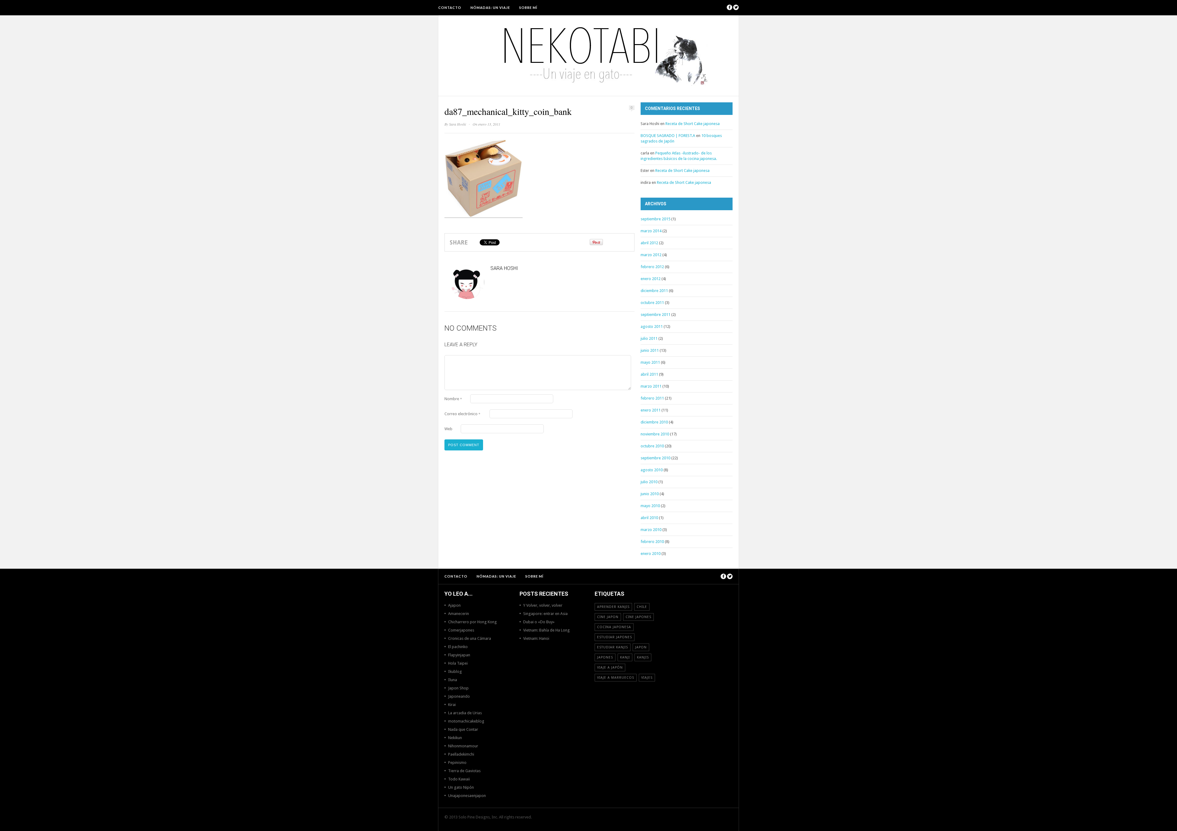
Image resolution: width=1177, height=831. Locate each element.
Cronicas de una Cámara (469, 638)
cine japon (608, 617)
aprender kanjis (613, 607)
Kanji (625, 657)
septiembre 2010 (655, 458)
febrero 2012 (652, 266)
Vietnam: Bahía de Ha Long (546, 630)
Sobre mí (528, 7)
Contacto (449, 7)
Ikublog (455, 671)
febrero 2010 (652, 541)
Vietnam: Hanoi (536, 638)
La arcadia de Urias (465, 713)
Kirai (452, 704)
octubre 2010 (652, 446)
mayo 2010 (650, 505)
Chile (642, 607)
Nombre (453, 399)
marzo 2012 (651, 254)
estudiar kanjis (612, 647)
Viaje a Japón (610, 668)
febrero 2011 (652, 398)
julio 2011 (649, 338)
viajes (647, 678)
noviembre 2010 (655, 434)
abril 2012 (649, 243)
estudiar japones (614, 637)
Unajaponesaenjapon (467, 795)
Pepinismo (457, 762)
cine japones (638, 617)
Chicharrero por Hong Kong (472, 622)
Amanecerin (458, 613)
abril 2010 (649, 517)
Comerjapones (461, 630)
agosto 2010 (652, 470)
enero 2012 (651, 278)
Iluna (452, 679)
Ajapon (454, 605)
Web (448, 429)
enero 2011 (651, 410)
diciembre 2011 (654, 290)
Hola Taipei (458, 663)
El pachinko (458, 646)
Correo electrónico (462, 414)
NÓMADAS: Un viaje (490, 7)
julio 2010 (649, 482)
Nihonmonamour (463, 746)
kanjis (643, 657)
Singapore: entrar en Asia (545, 613)
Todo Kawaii (459, 779)
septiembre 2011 (655, 314)
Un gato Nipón (461, 787)
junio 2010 (650, 493)
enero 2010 (651, 553)
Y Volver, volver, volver (542, 605)
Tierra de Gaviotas (464, 770)
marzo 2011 (651, 386)
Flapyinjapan (459, 655)
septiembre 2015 (655, 219)
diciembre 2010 (654, 422)
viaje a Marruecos (615, 678)
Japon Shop (458, 688)
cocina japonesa (614, 627)
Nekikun (455, 737)
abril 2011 (649, 374)
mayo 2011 (650, 362)
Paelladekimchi (461, 754)
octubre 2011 (652, 302)
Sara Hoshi (457, 124)
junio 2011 (650, 350)
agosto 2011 (652, 326)
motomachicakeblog (466, 721)
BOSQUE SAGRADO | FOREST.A (668, 135)
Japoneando (459, 696)
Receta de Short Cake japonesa (692, 123)
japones (605, 657)
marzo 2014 (651, 231)
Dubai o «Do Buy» (538, 622)
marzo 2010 (651, 529)
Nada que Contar (463, 729)
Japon (641, 647)
